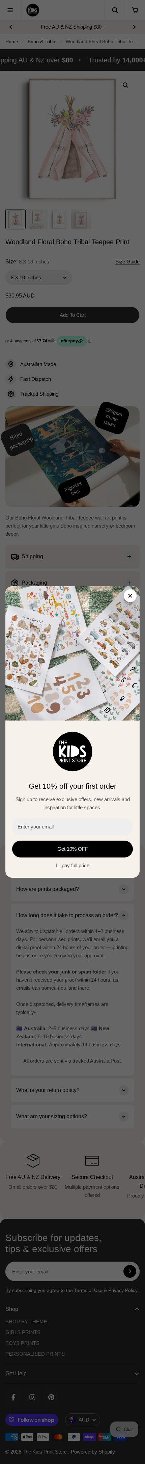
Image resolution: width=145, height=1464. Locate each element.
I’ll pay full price (72, 865)
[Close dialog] (130, 595)
